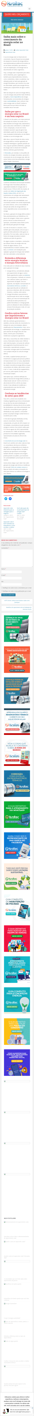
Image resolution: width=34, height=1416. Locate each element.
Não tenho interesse (17, 19)
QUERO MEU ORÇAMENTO (17, 14)
